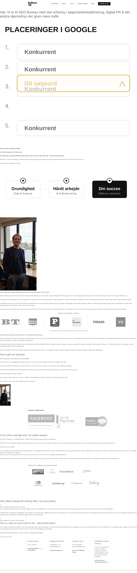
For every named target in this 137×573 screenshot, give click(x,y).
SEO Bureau (55, 3)
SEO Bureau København (56, 550)
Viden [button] (63, 3)
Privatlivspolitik (31, 550)
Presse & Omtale (82, 3)
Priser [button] (92, 3)
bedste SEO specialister (34, 366)
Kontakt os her (104, 3)
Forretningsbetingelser (33, 548)
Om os (72, 3)
